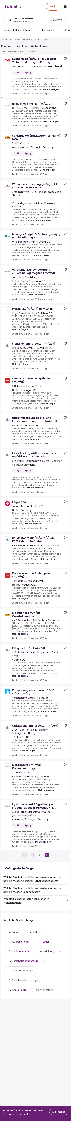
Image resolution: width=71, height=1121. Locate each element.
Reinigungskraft (52, 951)
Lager (46, 941)
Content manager (22, 970)
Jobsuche (6, 40)
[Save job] (65, 58)
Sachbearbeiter (21, 951)
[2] (47, 855)
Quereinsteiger (20, 941)
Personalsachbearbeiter (25, 961)
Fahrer (15, 932)
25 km (56, 20)
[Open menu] (65, 7)
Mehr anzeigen (51, 89)
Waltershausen (22, 40)
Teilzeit (37, 932)
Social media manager (25, 980)
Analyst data (19, 990)
